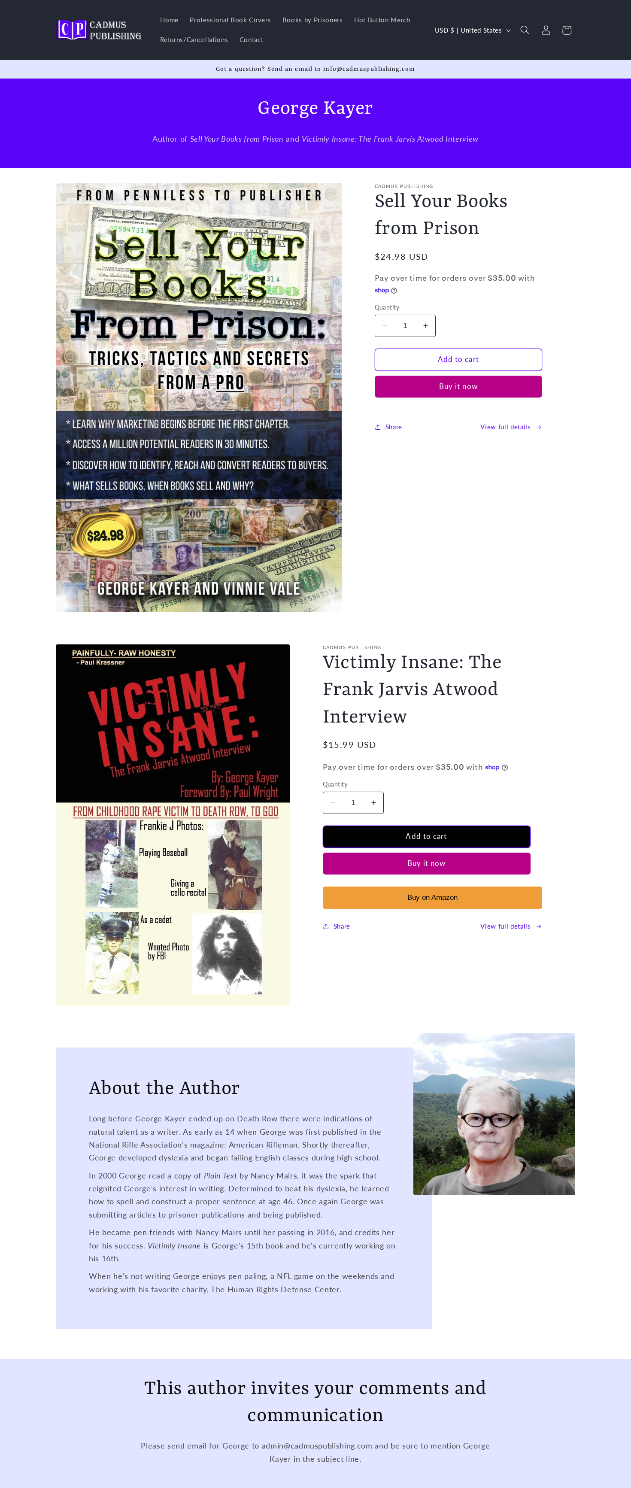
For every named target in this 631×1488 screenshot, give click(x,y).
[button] (525, 30)
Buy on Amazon (432, 897)
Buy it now (458, 386)
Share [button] (393, 427)
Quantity (387, 307)
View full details (505, 427)
